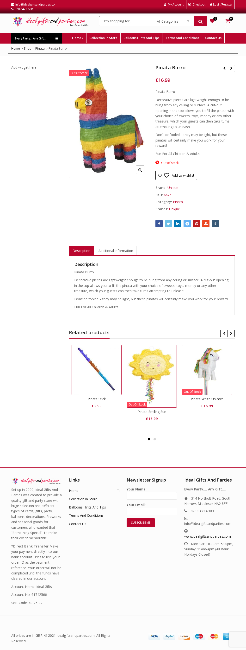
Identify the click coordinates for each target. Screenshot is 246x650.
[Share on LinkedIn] (177, 223)
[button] (144, 173)
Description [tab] (81, 250)
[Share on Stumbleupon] (205, 223)
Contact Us (213, 38)
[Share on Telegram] (187, 223)
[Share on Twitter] (168, 223)
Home (77, 38)
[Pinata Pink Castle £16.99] (231, 68)
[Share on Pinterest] (196, 223)
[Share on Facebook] (159, 223)
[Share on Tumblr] (215, 223)
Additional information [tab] (115, 250)
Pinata (178, 202)
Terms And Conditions (182, 38)
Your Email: (136, 504)
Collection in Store (103, 38)
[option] (108, 121)
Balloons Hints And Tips (141, 38)
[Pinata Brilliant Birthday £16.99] (224, 68)
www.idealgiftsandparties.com (207, 536)
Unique (172, 187)
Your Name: (137, 489)
